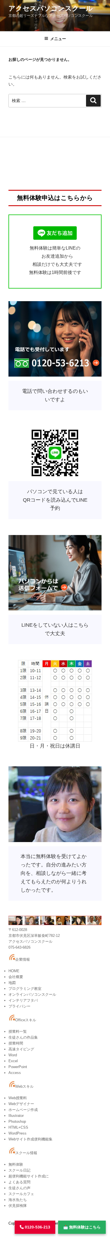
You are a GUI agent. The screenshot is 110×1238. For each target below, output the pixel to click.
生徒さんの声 (19, 1188)
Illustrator (16, 1115)
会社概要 (15, 977)
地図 (12, 983)
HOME (13, 971)
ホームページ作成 (23, 1110)
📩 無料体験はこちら (82, 1227)
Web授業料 (17, 1098)
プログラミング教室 (24, 988)
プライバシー (19, 1006)
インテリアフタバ (23, 1000)
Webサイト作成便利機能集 (30, 1139)
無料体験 (15, 1164)
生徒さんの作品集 (23, 1037)
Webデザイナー (21, 1104)
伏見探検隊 (17, 1206)
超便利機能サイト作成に (28, 1176)
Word (12, 1055)
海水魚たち (17, 1200)
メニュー (58, 38)
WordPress (17, 1133)
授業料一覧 (17, 1031)
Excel (13, 1061)
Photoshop (17, 1121)
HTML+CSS (18, 1127)
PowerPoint (17, 1067)
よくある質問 (19, 1182)
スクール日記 (19, 1170)
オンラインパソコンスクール (32, 994)
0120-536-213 (37, 1227)
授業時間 (15, 1043)
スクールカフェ (21, 1194)
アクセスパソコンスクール (50, 8)
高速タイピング (21, 1049)
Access (14, 1073)
